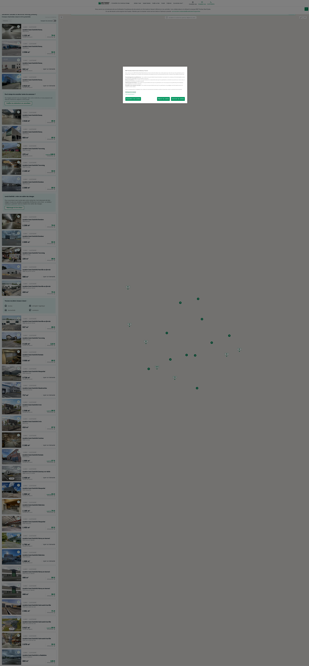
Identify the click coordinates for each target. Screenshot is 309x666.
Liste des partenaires (129, 94)
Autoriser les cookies (178, 99)
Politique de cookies (131, 92)
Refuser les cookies (163, 99)
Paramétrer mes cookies (133, 99)
